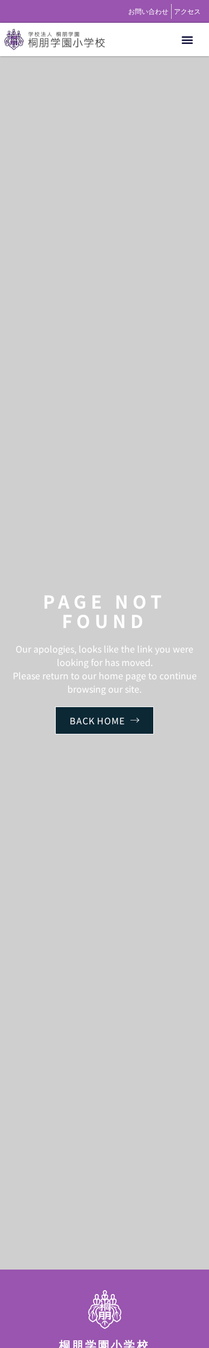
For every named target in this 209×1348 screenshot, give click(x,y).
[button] (187, 40)
